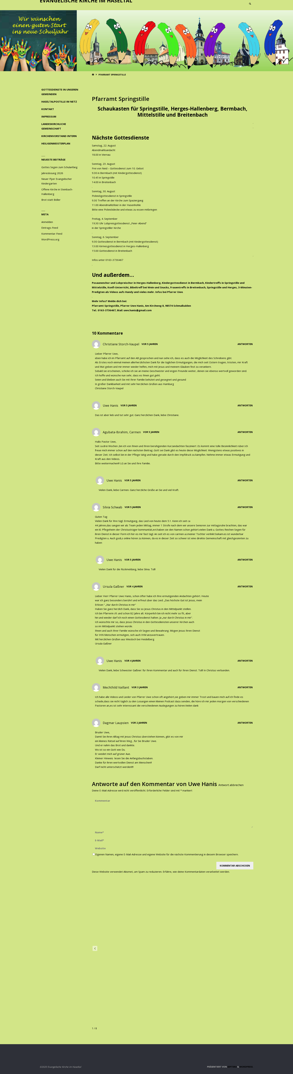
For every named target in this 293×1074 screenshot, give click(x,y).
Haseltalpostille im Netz (59, 101)
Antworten (245, 344)
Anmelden (47, 222)
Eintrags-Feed (49, 227)
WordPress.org (50, 239)
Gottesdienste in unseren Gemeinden (59, 92)
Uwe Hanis (202, 784)
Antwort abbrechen (230, 785)
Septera (232, 1066)
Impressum (48, 116)
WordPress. (246, 1066)
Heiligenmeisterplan (55, 143)
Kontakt (47, 109)
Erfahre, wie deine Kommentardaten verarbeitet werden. (196, 871)
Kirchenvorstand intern (59, 136)
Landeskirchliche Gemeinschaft (53, 126)
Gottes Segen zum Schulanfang (59, 167)
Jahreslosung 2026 (52, 173)
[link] (250, 4)
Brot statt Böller (51, 199)
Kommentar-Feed (51, 233)
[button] (95, 948)
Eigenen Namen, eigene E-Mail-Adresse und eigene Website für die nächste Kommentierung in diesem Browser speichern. (166, 854)
